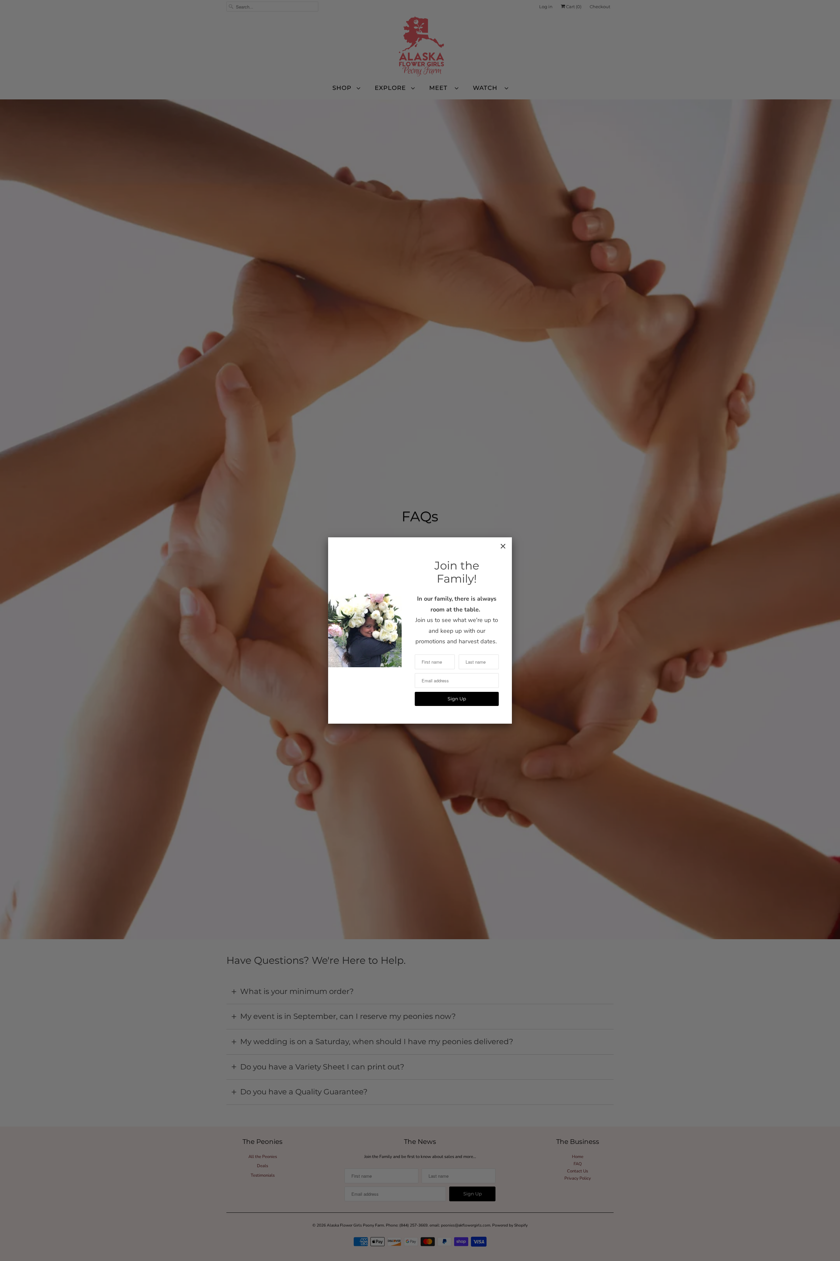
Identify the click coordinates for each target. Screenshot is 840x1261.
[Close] (503, 546)
